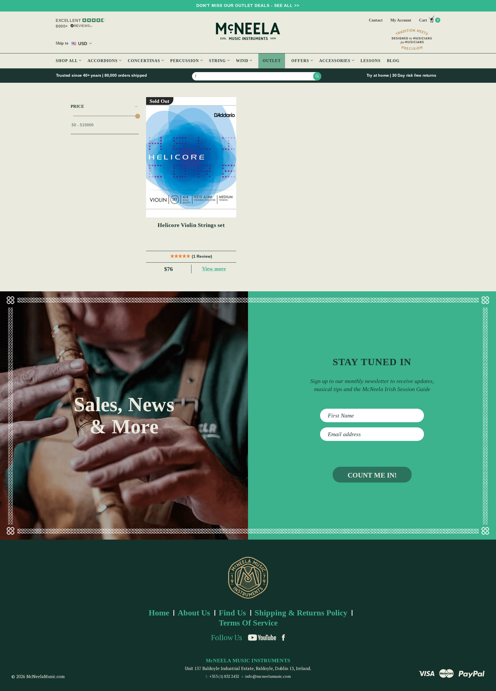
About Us (194, 612)
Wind (243, 61)
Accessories (335, 61)
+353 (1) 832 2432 (224, 676)
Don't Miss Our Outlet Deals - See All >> (247, 5)
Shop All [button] (67, 61)
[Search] (317, 76)
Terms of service (248, 622)
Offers (301, 61)
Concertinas (145, 61)
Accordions (103, 61)
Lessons (371, 61)
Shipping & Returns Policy (301, 612)
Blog (393, 61)
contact (376, 20)
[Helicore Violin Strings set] (191, 157)
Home (159, 612)
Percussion (185, 61)
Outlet (272, 61)
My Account (400, 20)
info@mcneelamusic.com (268, 676)
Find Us (232, 612)
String (218, 61)
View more (214, 269)
